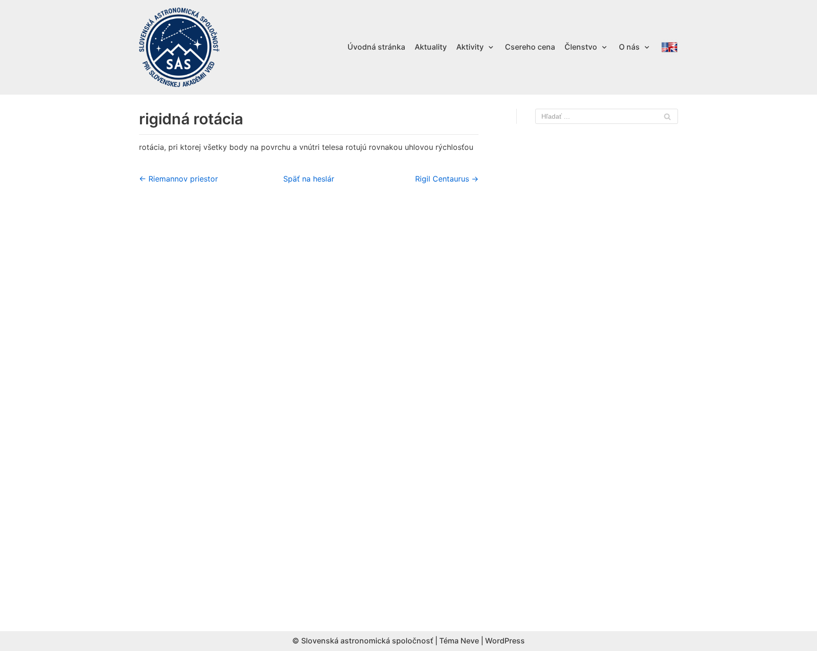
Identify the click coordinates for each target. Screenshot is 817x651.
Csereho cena (530, 47)
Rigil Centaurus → (446, 178)
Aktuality (431, 47)
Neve (470, 640)
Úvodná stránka (376, 47)
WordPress (505, 640)
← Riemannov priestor (178, 178)
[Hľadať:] (606, 116)
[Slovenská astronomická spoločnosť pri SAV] (179, 47)
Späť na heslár (308, 178)
